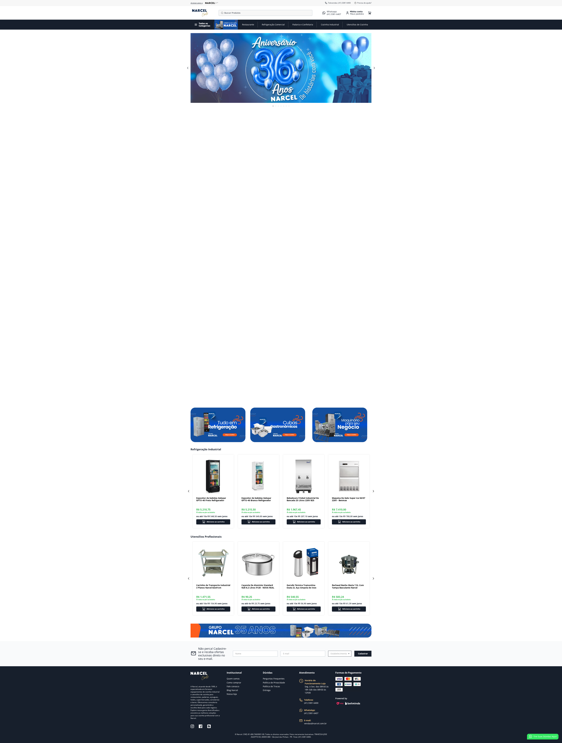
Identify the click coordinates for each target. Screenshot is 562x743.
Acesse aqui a (197, 3)
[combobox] (265, 13)
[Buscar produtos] (221, 13)
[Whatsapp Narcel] (281, 631)
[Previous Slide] (189, 491)
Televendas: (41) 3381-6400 (339, 3)
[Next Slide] (373, 491)
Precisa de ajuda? (364, 3)
